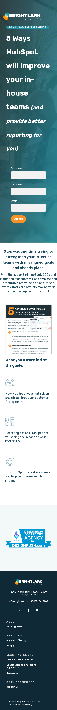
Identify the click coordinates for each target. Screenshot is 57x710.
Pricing (10, 646)
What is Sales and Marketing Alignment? (21, 666)
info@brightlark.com (19, 601)
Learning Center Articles (19, 659)
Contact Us (12, 687)
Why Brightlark (14, 626)
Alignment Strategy (17, 640)
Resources (12, 673)
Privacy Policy (25, 704)
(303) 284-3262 (39, 601)
